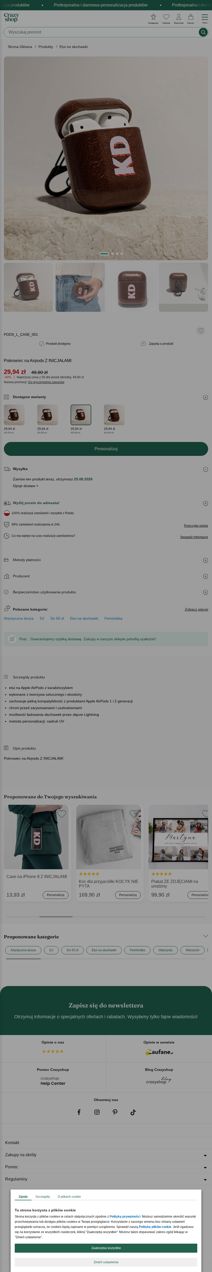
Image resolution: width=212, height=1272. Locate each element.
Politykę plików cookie (155, 1227)
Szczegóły (42, 1197)
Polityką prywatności (125, 1216)
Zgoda (23, 1197)
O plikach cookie (69, 1197)
